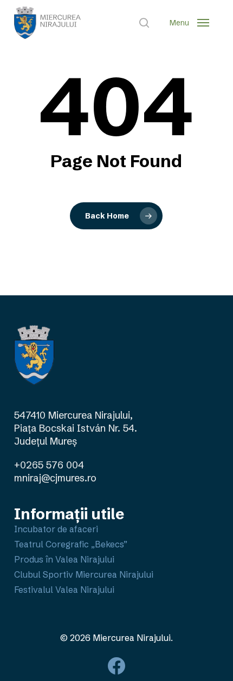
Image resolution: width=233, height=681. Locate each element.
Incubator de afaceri (56, 529)
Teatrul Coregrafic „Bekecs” (70, 544)
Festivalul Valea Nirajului (64, 589)
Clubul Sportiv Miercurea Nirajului (83, 574)
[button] (189, 22)
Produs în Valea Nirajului (64, 559)
